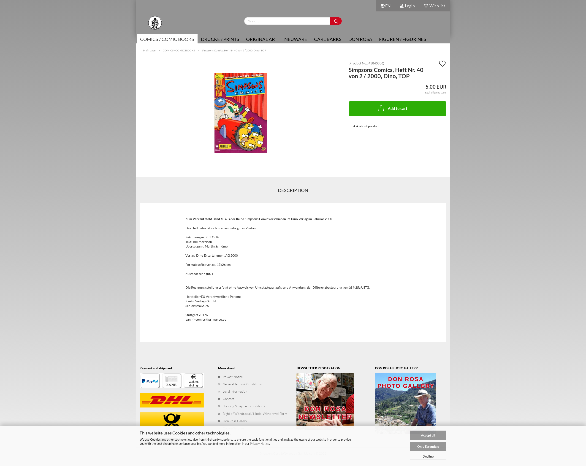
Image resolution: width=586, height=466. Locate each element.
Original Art (261, 39)
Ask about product (366, 126)
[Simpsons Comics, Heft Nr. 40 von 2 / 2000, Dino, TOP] (240, 113)
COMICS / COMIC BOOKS (167, 39)
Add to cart (397, 108)
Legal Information (235, 391)
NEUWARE (295, 39)
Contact (228, 399)
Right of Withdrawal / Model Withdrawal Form (255, 413)
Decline (428, 456)
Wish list (436, 5)
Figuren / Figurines (402, 39)
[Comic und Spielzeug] (155, 22)
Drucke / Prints (220, 39)
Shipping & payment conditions (244, 406)
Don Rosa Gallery (235, 421)
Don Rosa (360, 39)
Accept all (428, 435)
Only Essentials (428, 446)
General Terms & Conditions (242, 384)
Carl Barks (328, 39)
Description (293, 190)
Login (409, 5)
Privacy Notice (259, 443)
